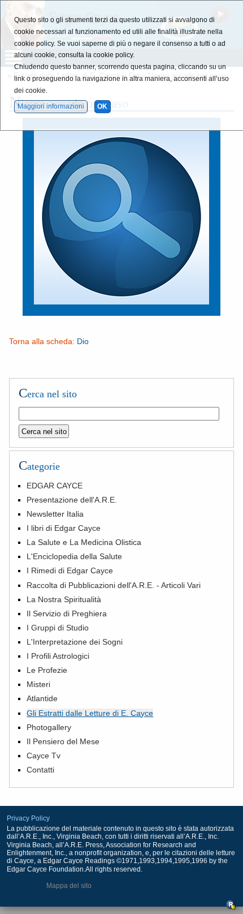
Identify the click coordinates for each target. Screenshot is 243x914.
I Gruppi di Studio (58, 627)
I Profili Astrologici (58, 655)
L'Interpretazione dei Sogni (75, 641)
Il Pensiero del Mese (63, 741)
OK (102, 106)
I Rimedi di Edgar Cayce (70, 570)
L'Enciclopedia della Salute (74, 556)
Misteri (38, 684)
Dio (83, 341)
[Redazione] (231, 908)
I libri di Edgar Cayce (64, 528)
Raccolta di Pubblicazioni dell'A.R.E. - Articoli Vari (114, 585)
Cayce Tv (43, 755)
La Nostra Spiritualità (64, 599)
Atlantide (42, 698)
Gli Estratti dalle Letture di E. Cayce (90, 713)
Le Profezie (47, 670)
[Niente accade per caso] (121, 312)
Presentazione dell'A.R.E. (72, 499)
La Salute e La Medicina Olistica (84, 542)
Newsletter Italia (55, 513)
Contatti (40, 769)
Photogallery (49, 727)
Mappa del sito (69, 886)
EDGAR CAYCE (55, 485)
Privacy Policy (28, 818)
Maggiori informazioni (51, 106)
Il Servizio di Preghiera (67, 613)
